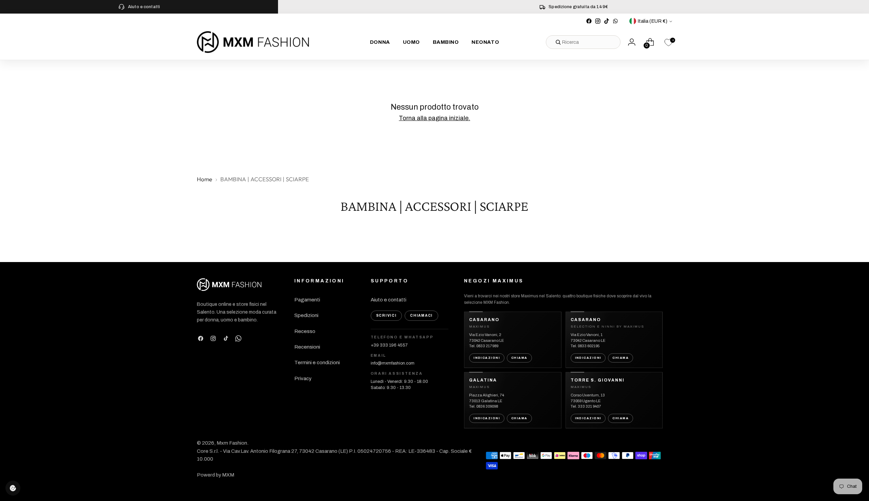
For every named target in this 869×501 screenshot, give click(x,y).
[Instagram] (213, 338)
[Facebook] (200, 338)
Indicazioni (487, 357)
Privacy (303, 378)
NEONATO (485, 42)
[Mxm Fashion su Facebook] (589, 21)
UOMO (411, 42)
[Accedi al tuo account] (632, 42)
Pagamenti (307, 299)
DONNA (380, 42)
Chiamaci (421, 315)
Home (204, 179)
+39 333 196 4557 (389, 345)
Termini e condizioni (317, 362)
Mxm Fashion (232, 443)
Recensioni (307, 347)
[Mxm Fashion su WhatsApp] (615, 21)
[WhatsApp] (238, 338)
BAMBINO (446, 42)
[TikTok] (225, 338)
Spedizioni (306, 315)
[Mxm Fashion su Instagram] (598, 21)
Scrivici (386, 315)
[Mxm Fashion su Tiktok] (607, 21)
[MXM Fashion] (229, 284)
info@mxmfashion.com (392, 363)
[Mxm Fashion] (253, 42)
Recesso (304, 331)
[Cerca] (558, 42)
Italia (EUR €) (652, 21)
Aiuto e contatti (388, 299)
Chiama (519, 357)
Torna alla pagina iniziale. (434, 118)
